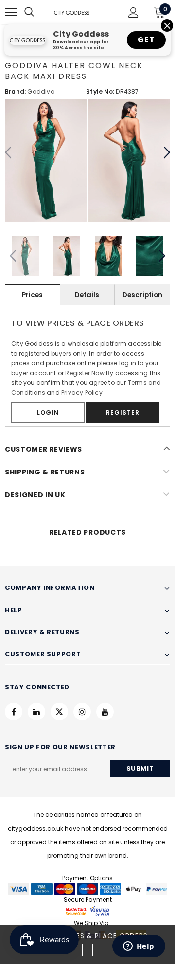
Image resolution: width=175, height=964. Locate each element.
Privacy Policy (82, 392)
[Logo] (71, 12)
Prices (32, 295)
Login (48, 412)
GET (146, 39)
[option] (46, 160)
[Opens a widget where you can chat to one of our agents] (138, 947)
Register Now (84, 373)
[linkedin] (36, 711)
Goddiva (40, 91)
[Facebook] (13, 711)
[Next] (166, 153)
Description (142, 295)
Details (87, 295)
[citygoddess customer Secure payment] (87, 911)
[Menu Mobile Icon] (11, 12)
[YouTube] (105, 711)
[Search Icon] (38, 12)
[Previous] (8, 153)
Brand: (15, 91)
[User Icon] (133, 12)
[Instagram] (82, 711)
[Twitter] (59, 711)
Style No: (100, 91)
